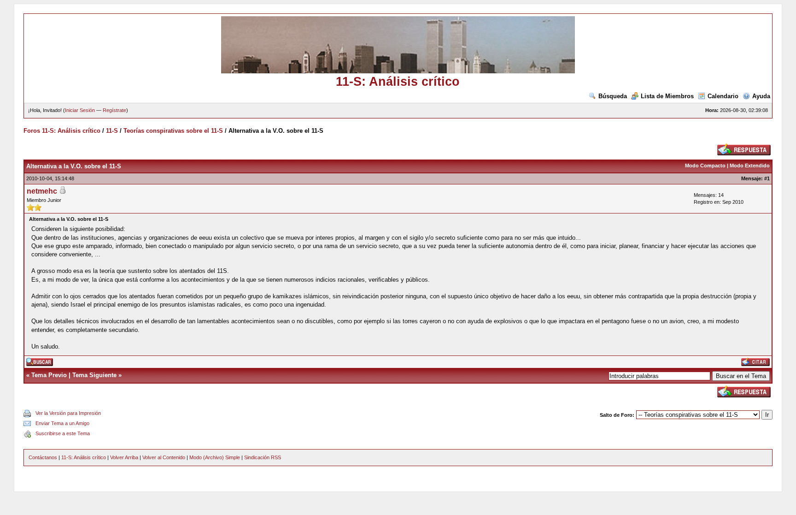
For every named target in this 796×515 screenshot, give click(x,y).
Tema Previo (49, 375)
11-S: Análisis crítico (83, 457)
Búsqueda (612, 96)
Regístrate (114, 110)
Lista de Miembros (667, 96)
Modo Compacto (705, 165)
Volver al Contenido (163, 457)
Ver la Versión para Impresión (68, 413)
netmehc (42, 191)
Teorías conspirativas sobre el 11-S (173, 130)
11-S (112, 130)
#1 (767, 178)
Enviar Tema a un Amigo (62, 423)
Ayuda (761, 96)
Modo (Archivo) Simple (214, 457)
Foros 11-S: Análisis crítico (61, 130)
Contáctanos (43, 457)
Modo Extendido (750, 165)
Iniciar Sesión (80, 110)
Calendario (723, 96)
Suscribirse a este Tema (62, 433)
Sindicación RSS (262, 457)
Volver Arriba (124, 457)
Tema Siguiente (94, 375)
